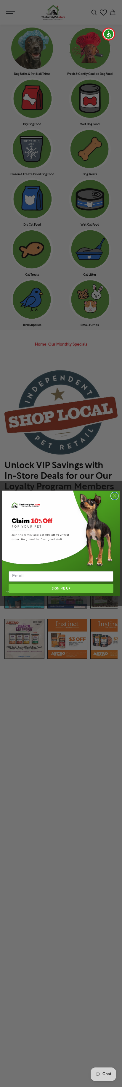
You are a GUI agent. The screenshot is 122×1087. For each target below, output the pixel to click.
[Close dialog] (114, 496)
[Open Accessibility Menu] (108, 34)
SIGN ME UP (61, 588)
